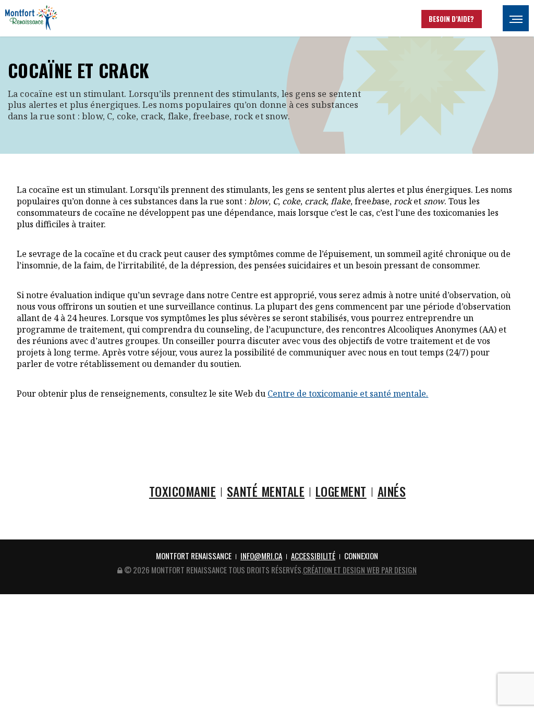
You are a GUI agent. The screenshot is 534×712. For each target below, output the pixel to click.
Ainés (392, 491)
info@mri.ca (261, 555)
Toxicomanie (182, 491)
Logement (341, 491)
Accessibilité (313, 555)
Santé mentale (266, 491)
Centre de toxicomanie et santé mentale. (348, 393)
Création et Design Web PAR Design (360, 569)
